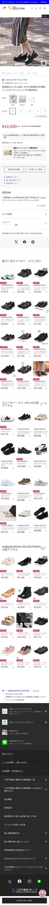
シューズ (36, 691)
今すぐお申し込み (19, 157)
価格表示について (12, 177)
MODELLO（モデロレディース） (17, 83)
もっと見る (41, 206)
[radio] (13, 100)
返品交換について (12, 183)
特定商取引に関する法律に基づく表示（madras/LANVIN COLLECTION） (22, 233)
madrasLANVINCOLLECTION (18, 691)
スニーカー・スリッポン (14, 694)
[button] (24, 41)
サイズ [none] (4, 111)
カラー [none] (4, 98)
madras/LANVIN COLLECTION (16, 80)
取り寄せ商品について (13, 180)
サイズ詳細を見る (41, 116)
